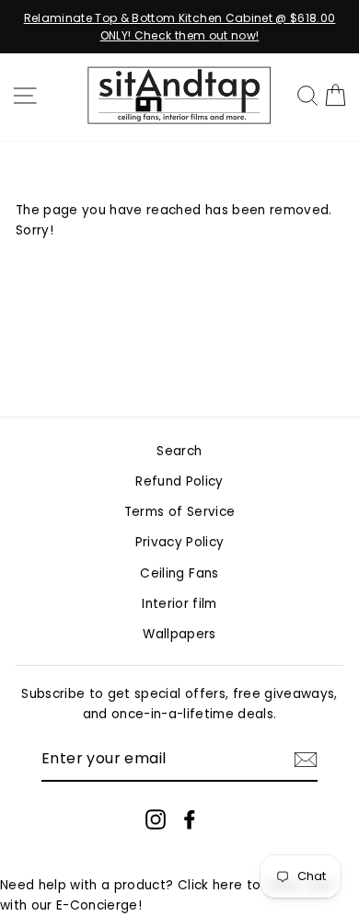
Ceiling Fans (179, 573)
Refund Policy (179, 481)
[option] (179, 26)
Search (179, 451)
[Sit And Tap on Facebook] (190, 819)
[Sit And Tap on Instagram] (155, 819)
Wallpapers (179, 634)
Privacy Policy (180, 542)
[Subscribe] (306, 760)
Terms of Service (179, 512)
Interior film (179, 604)
